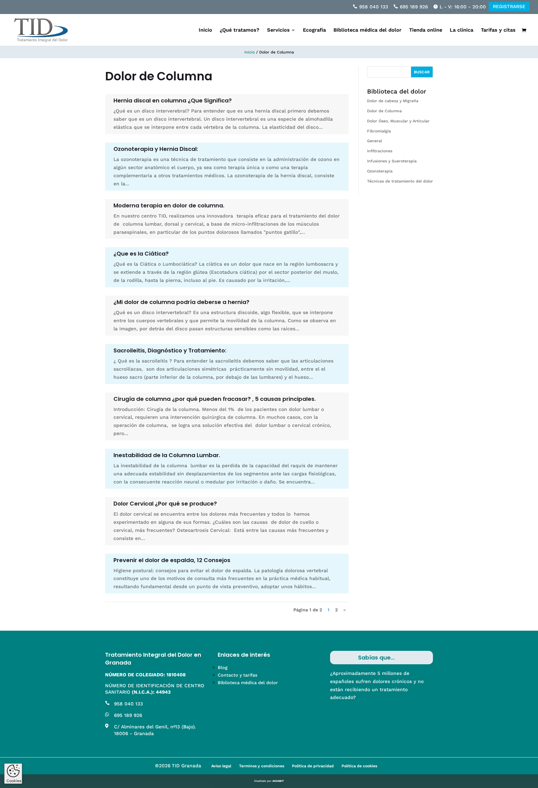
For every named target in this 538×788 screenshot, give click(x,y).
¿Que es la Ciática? (141, 254)
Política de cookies (359, 766)
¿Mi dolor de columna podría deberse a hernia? (181, 302)
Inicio (205, 30)
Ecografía (314, 30)
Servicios (278, 30)
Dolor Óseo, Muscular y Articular (398, 121)
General (374, 141)
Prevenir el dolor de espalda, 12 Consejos (171, 560)
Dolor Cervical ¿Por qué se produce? (165, 504)
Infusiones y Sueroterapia (392, 161)
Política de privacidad (313, 766)
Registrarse (509, 6)
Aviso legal (221, 766)
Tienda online (425, 30)
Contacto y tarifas (237, 675)
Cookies (13, 780)
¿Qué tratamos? (239, 30)
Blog (223, 667)
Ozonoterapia (380, 171)
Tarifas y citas (498, 30)
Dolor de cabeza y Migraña (392, 101)
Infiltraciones (379, 151)
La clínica (461, 30)
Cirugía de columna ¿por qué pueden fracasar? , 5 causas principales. (214, 399)
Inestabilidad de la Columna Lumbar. (166, 455)
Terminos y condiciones (261, 766)
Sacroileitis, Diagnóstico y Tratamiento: (169, 350)
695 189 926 (414, 7)
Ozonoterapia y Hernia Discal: (155, 149)
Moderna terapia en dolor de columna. (168, 205)
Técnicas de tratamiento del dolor (400, 181)
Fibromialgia (379, 131)
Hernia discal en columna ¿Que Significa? (172, 100)
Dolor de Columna (384, 111)
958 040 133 (373, 7)
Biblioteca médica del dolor (367, 30)
